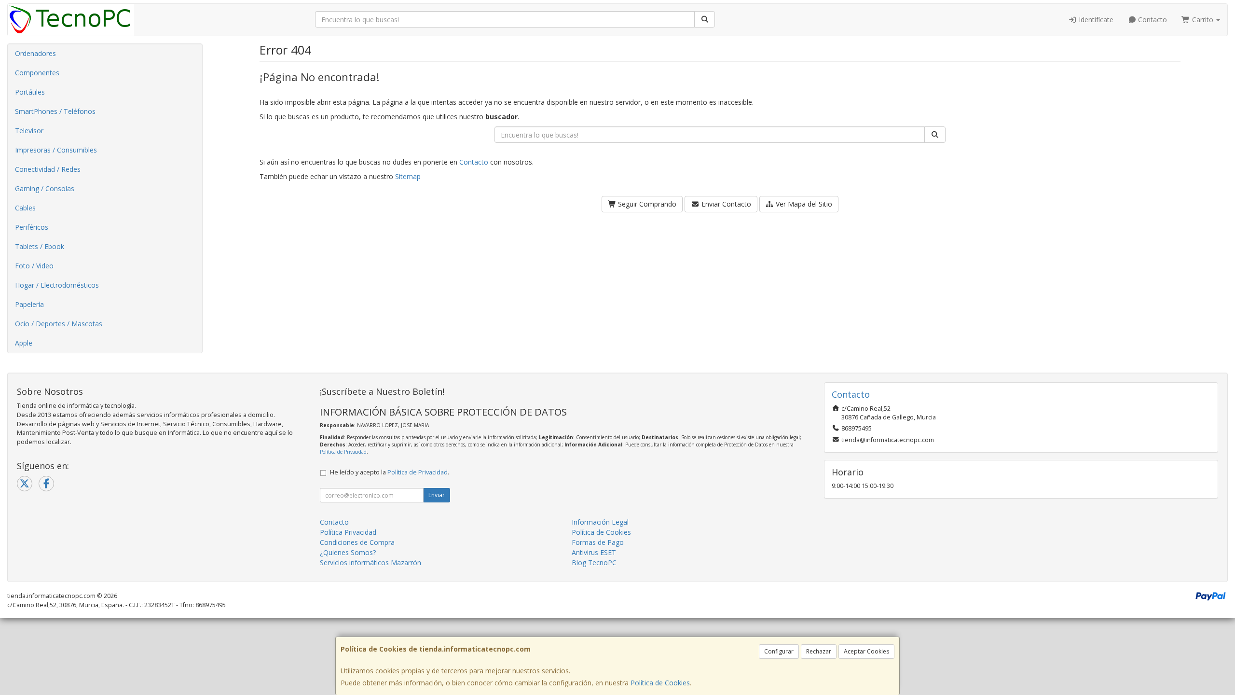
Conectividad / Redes (48, 169)
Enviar (436, 495)
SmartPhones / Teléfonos (55, 111)
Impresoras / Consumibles (56, 149)
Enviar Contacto (725, 203)
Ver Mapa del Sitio (803, 203)
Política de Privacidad (343, 451)
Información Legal (600, 522)
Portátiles (30, 92)
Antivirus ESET (594, 552)
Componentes (37, 72)
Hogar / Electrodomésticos (57, 285)
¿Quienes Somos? (348, 552)
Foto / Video (34, 265)
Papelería (29, 304)
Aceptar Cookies (866, 651)
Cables (25, 207)
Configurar (779, 651)
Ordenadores (35, 53)
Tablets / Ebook (39, 246)
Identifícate (1095, 19)
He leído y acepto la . (389, 472)
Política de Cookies (660, 682)
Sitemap (408, 176)
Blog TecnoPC (594, 562)
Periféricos (31, 227)
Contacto (1151, 19)
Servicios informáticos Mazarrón (370, 562)
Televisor (29, 130)
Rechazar (818, 651)
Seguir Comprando (646, 203)
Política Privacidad (348, 532)
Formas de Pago (598, 542)
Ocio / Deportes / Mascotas (58, 323)
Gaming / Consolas (44, 188)
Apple (23, 343)
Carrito (1202, 19)
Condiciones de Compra (357, 542)
